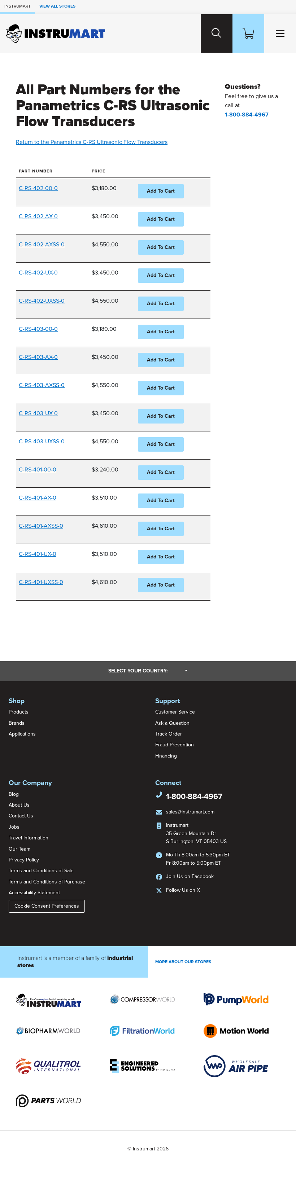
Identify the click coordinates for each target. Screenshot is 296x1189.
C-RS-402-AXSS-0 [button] (42, 244)
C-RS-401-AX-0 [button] (37, 497)
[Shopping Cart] (248, 33)
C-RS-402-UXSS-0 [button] (42, 300)
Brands (17, 723)
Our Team (19, 849)
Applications (22, 734)
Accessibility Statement (34, 893)
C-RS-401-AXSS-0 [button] (41, 526)
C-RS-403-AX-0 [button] (38, 357)
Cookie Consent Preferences (46, 906)
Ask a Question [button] (172, 723)
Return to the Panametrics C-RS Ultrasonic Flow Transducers (91, 142)
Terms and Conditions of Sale (41, 871)
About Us (19, 805)
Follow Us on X (183, 890)
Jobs (14, 827)
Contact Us (21, 816)
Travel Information (28, 838)
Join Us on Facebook (190, 876)
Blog (14, 794)
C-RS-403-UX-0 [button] (38, 413)
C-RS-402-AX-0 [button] (38, 216)
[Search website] (216, 33)
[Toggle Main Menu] (280, 33)
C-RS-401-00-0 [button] (37, 469)
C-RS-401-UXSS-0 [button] (41, 582)
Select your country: (148, 670)
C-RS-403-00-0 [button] (38, 329)
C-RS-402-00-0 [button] (38, 188)
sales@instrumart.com (190, 812)
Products (19, 712)
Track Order (168, 734)
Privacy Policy (24, 860)
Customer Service (175, 712)
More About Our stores (183, 961)
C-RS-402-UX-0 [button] (38, 272)
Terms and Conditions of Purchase (47, 882)
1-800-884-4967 (194, 796)
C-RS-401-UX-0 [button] (37, 554)
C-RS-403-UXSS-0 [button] (42, 441)
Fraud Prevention (174, 745)
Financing (166, 756)
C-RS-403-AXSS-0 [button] (42, 385)
